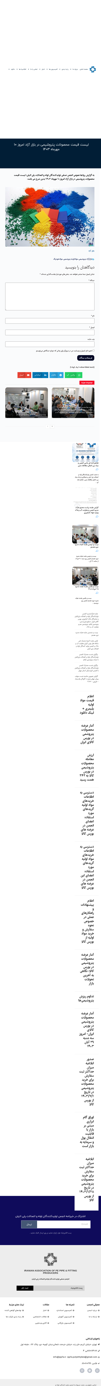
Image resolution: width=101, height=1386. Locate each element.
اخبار (43, 69)
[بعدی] (52, 426)
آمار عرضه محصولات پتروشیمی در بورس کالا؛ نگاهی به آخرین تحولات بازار (87, 969)
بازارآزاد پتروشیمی (85, 259)
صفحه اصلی (84, 69)
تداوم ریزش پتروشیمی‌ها (86, 998)
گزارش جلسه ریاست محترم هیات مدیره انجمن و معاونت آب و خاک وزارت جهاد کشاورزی (87, 510)
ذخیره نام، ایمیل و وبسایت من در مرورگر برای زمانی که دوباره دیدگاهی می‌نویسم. (64, 351)
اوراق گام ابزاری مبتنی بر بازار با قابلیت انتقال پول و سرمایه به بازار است (87, 1132)
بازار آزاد (91, 251)
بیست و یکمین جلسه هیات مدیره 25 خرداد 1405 (87, 588)
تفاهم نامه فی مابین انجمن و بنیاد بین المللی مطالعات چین (88, 464)
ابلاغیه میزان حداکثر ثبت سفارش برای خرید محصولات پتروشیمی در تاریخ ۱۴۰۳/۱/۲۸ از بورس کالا (86, 1180)
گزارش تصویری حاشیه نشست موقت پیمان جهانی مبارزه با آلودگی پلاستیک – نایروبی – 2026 (87, 679)
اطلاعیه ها (22, 69)
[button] (73, 375)
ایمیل (91, 328)
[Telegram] (89, 1370)
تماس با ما (33, 69)
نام (92, 316)
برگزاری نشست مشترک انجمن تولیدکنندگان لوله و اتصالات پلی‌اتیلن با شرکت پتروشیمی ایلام (87, 657)
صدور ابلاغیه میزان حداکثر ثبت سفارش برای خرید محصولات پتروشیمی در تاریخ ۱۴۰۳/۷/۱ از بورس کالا (86, 1082)
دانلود (13, 69)
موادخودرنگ (58, 259)
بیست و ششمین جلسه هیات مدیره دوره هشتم (31, 414)
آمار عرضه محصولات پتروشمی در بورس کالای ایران (87, 734)
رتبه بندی (65, 69)
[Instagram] (82, 1370)
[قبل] (48, 426)
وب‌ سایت (90, 339)
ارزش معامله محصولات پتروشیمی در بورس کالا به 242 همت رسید (87, 767)
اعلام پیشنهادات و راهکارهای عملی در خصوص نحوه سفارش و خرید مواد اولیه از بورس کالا (87, 921)
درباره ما (75, 69)
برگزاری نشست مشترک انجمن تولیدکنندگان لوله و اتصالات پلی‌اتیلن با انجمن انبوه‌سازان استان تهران (87, 668)
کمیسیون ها (53, 69)
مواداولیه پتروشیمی (70, 259)
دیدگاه (91, 280)
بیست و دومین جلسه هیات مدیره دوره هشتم (87, 546)
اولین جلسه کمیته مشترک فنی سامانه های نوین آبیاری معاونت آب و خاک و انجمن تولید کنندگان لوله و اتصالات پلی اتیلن (87, 645)
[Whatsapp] (97, 1370)
